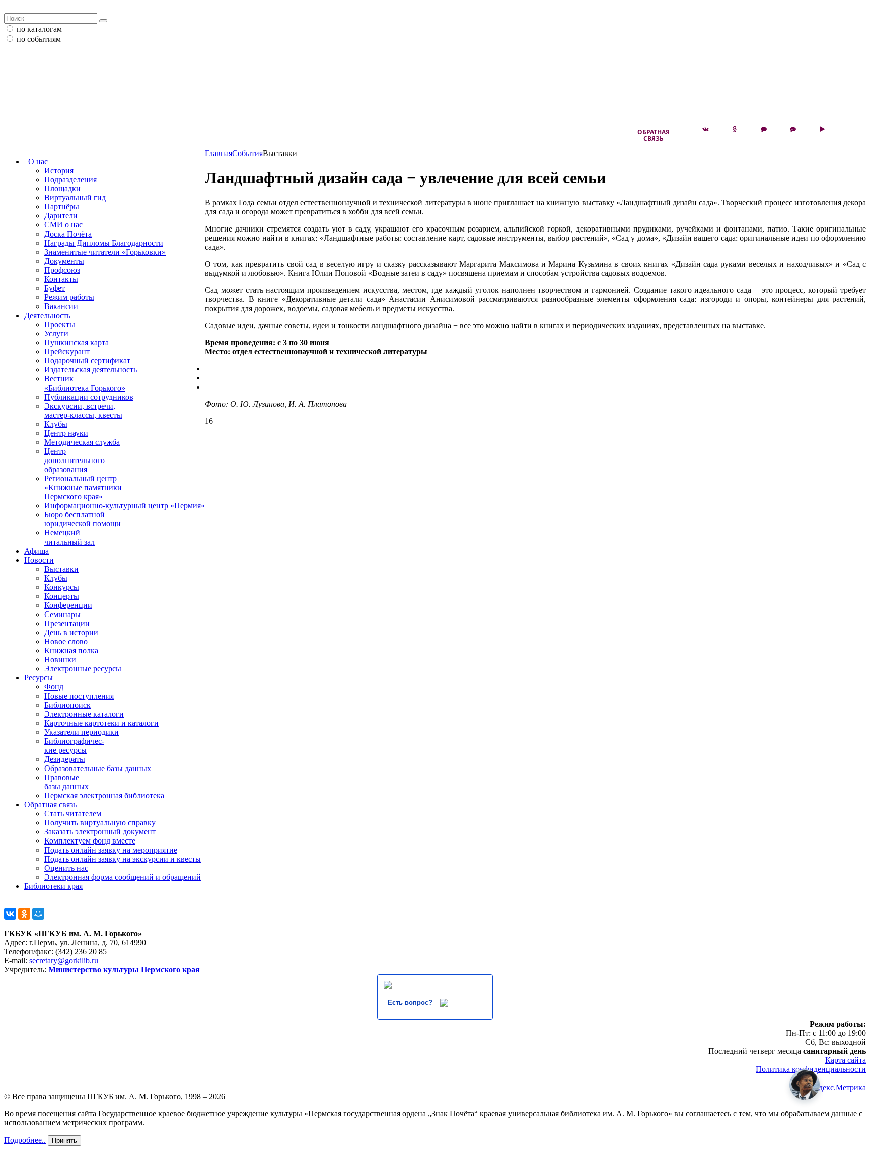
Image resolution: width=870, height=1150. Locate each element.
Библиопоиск (67, 705)
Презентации (67, 623)
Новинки (60, 659)
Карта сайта (845, 1060)
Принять (64, 1140)
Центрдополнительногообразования (74, 460)
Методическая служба (82, 442)
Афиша (36, 551)
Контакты (61, 279)
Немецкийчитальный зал (69, 537)
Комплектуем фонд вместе (89, 840)
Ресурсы (38, 677)
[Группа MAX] (763, 129)
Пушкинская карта (76, 342)
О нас (36, 161)
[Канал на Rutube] (822, 129)
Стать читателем (72, 813)
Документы (64, 261)
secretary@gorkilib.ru (63, 960)
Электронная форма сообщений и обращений (122, 877)
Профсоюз (62, 270)
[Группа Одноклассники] (734, 129)
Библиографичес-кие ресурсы (74, 745)
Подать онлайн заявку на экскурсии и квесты (122, 859)
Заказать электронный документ (100, 831)
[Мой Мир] (38, 914)
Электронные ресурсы (82, 668)
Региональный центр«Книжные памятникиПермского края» (83, 487)
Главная (218, 153)
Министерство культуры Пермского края (124, 969)
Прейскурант (67, 351)
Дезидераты (64, 759)
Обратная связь (653, 135)
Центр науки (66, 433)
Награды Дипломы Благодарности (103, 243)
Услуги (56, 333)
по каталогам (39, 29)
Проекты (59, 324)
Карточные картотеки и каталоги (101, 723)
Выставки (61, 569)
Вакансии (61, 306)
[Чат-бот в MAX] (793, 129)
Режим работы (69, 297)
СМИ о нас (63, 224)
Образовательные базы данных (97, 768)
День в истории (71, 632)
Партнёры (61, 206)
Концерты (61, 596)
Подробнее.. (25, 1140)
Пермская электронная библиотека (104, 795)
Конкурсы (61, 587)
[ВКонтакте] (10, 914)
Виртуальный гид (75, 197)
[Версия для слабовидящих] (851, 129)
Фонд (53, 686)
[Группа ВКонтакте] (705, 129)
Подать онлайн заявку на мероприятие (110, 850)
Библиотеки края (53, 886)
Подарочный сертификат (87, 360)
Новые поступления (79, 696)
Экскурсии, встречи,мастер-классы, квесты (83, 410)
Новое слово (66, 641)
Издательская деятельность (90, 369)
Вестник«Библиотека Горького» (84, 383)
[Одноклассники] (24, 914)
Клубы (55, 424)
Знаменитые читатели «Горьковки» (105, 252)
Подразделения (70, 179)
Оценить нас (66, 868)
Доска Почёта (68, 233)
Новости (39, 560)
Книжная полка (71, 650)
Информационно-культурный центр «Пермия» (124, 505)
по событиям (39, 39)
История (59, 170)
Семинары (62, 614)
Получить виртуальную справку (100, 822)
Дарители (61, 215)
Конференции (68, 605)
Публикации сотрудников (88, 397)
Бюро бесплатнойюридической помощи (82, 519)
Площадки (62, 188)
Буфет (54, 288)
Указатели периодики (81, 732)
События (247, 153)
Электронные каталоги (84, 714)
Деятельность (47, 315)
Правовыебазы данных (66, 782)
